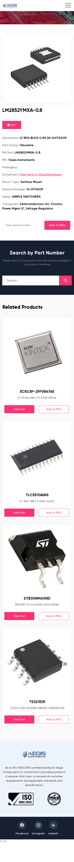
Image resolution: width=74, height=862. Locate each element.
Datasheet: (10, 174)
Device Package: (14, 189)
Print (13, 124)
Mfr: (4, 160)
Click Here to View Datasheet (40, 174)
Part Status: (10, 145)
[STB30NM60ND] (37, 559)
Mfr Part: (8, 152)
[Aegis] (9, 5)
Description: (10, 138)
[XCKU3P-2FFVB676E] (37, 352)
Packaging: (9, 167)
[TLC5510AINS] (37, 455)
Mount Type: (11, 182)
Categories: (10, 204)
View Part (19, 409)
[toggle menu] (66, 6)
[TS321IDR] (37, 662)
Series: (6, 196)
